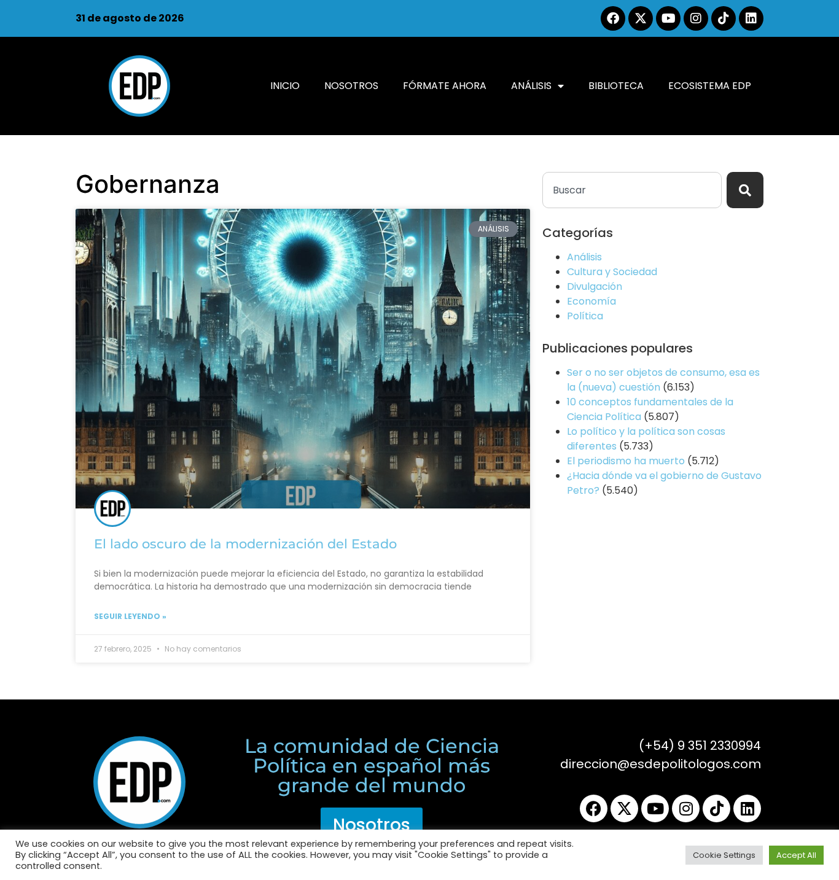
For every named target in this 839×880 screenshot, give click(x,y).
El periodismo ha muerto (626, 461)
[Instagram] (696, 18)
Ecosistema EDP (709, 86)
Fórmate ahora (444, 86)
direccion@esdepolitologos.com (660, 764)
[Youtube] (668, 18)
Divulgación (594, 286)
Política (585, 316)
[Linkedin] (751, 18)
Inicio (285, 86)
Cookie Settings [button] (724, 855)
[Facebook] (613, 18)
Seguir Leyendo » (130, 616)
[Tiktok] (723, 18)
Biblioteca (616, 86)
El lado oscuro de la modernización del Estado (245, 543)
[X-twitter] (640, 18)
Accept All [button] (796, 855)
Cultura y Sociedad (612, 272)
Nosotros (351, 86)
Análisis (531, 86)
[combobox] (632, 190)
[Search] (745, 190)
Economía (591, 301)
